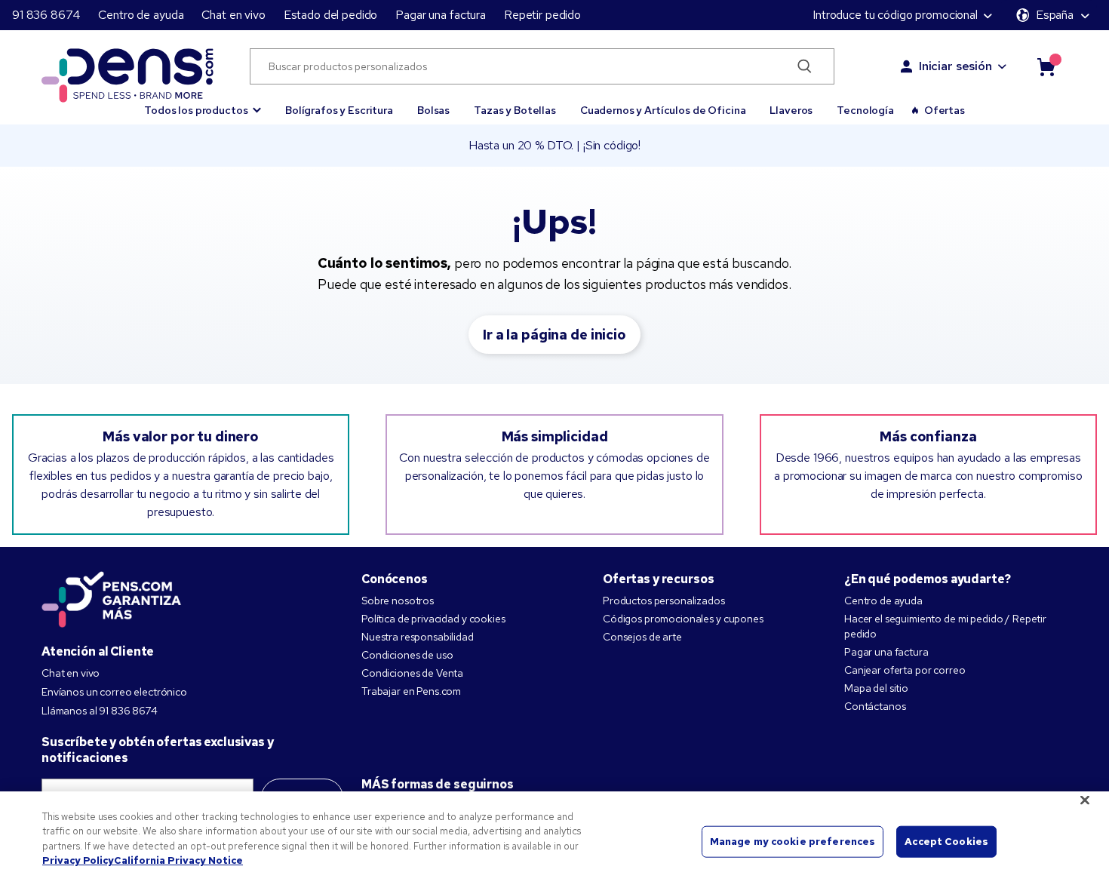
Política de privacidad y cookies (433, 618)
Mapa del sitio (876, 688)
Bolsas (433, 110)
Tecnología (865, 110)
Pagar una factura (440, 15)
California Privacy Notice (178, 860)
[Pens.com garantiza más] (111, 598)
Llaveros (791, 110)
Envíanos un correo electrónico (114, 692)
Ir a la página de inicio (554, 334)
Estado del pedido (331, 15)
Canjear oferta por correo (905, 670)
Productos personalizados (664, 600)
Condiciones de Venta (412, 673)
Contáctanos (874, 706)
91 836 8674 (46, 15)
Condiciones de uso (407, 655)
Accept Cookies (946, 841)
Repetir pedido (542, 15)
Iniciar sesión (955, 66)
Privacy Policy (78, 860)
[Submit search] (804, 66)
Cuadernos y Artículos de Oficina (663, 110)
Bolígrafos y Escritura (339, 110)
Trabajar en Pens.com (411, 691)
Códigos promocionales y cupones (683, 618)
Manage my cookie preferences (793, 841)
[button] (202, 103)
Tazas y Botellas (515, 110)
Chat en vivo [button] (233, 15)
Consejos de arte (642, 637)
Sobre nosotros (397, 600)
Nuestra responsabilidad (417, 637)
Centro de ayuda (140, 15)
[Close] (1084, 799)
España (1055, 15)
